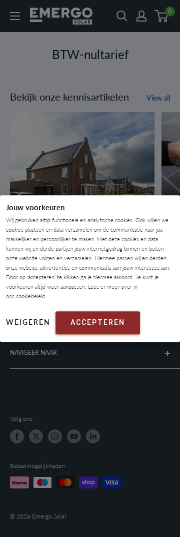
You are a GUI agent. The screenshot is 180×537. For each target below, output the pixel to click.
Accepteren (97, 322)
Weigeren (28, 322)
